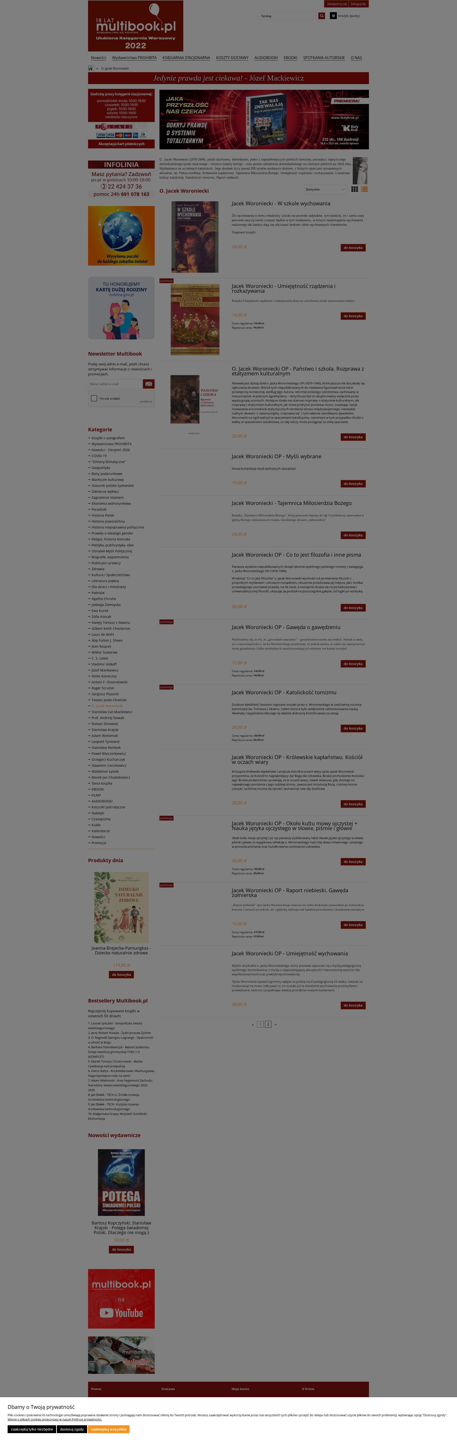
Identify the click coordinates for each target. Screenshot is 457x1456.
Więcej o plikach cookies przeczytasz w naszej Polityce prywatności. (55, 1419)
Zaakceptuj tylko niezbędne (32, 1429)
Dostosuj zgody (72, 1429)
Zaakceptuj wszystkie (108, 1429)
